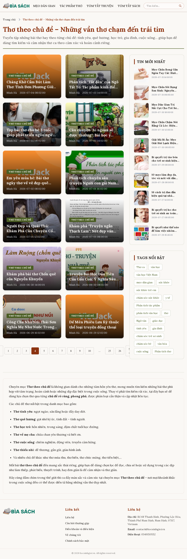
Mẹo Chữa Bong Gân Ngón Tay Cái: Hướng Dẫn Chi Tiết (165, 73)
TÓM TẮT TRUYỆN (100, 6)
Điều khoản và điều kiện (79, 529)
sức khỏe (164, 282)
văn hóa (162, 343)
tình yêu (141, 328)
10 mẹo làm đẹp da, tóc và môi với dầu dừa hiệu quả (164, 178)
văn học (155, 267)
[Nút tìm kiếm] (181, 5)
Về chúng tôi (73, 535)
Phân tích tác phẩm (148, 305)
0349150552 (148, 534)
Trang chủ (9, 19)
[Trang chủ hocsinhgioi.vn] (16, 5)
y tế (167, 297)
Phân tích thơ (163, 351)
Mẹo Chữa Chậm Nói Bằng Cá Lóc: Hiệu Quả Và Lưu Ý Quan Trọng (165, 127)
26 (120, 351)
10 (89, 351)
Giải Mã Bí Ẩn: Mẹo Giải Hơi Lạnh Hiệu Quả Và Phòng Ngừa (164, 143)
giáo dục (157, 320)
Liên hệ (69, 517)
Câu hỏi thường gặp (77, 523)
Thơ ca (140, 267)
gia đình (157, 328)
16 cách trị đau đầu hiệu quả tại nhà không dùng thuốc (164, 196)
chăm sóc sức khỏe (147, 297)
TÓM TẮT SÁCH (129, 6)
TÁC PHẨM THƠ (71, 6)
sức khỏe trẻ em (146, 290)
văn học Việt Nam (146, 274)
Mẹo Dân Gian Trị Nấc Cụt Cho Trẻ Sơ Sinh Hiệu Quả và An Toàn (165, 110)
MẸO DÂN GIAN (44, 6)
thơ (166, 313)
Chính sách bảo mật (77, 540)
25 (109, 351)
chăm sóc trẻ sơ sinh (149, 336)
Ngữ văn (141, 320)
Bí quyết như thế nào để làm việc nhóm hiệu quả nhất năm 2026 (165, 233)
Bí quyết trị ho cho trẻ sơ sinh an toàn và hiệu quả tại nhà (164, 213)
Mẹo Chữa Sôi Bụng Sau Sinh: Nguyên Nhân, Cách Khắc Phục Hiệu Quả (164, 92)
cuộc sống (142, 351)
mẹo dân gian (144, 282)
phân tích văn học (147, 313)
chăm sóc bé (143, 343)
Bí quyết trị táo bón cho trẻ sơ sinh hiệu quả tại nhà (165, 161)
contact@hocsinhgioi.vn (150, 529)
